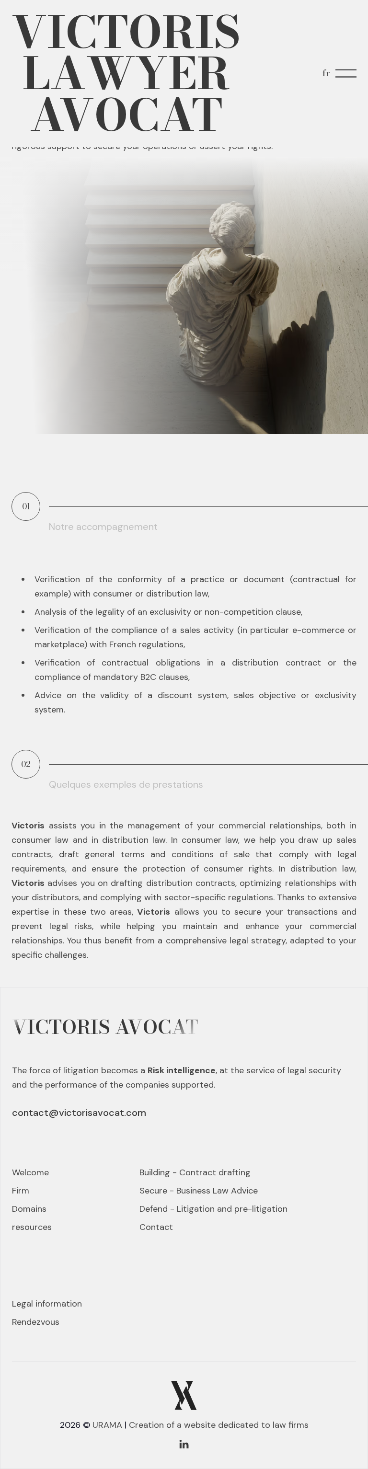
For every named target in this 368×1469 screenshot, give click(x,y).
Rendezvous (35, 1322)
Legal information (47, 1303)
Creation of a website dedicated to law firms (219, 1425)
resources (32, 1227)
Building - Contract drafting (195, 1172)
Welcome (30, 1172)
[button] (345, 73)
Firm (20, 1190)
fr (326, 73)
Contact (156, 1227)
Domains (29, 1209)
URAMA (107, 1425)
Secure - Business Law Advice (198, 1190)
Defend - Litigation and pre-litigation (213, 1209)
